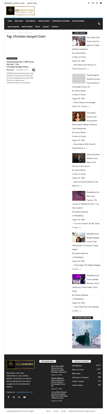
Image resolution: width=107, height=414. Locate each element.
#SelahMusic (31, 21)
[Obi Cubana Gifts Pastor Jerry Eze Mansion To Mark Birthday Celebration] (44, 369)
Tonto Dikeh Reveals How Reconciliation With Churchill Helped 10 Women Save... (59, 395)
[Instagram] (92, 3)
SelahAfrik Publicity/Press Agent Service (82, 411)
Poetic (37, 27)
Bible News (19, 21)
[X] (96, 3)
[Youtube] (100, 3)
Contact (55, 27)
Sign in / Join (31, 3)
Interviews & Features (60, 21)
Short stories (27, 27)
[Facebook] (88, 3)
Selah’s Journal (78, 21)
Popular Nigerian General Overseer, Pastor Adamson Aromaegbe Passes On (58, 382)
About (48, 411)
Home (10, 21)
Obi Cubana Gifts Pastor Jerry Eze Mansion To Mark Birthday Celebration (59, 369)
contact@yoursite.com (24, 392)
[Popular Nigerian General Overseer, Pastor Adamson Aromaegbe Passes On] (44, 381)
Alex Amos (10, 70)
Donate (63, 411)
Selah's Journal (78, 381)
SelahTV (46, 27)
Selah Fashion (13, 27)
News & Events (43, 21)
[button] (99, 24)
